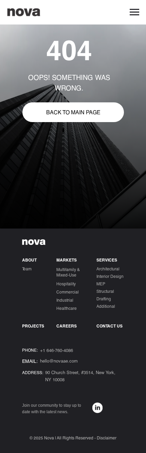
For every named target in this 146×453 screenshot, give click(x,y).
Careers (66, 325)
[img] (97, 407)
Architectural (108, 268)
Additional (105, 306)
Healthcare (66, 308)
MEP (100, 283)
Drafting (103, 298)
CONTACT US (109, 325)
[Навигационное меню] (134, 12)
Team (27, 268)
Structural (105, 291)
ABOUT (29, 259)
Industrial (64, 300)
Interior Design (110, 276)
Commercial (67, 291)
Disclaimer (106, 437)
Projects (33, 325)
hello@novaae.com (59, 361)
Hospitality (66, 283)
